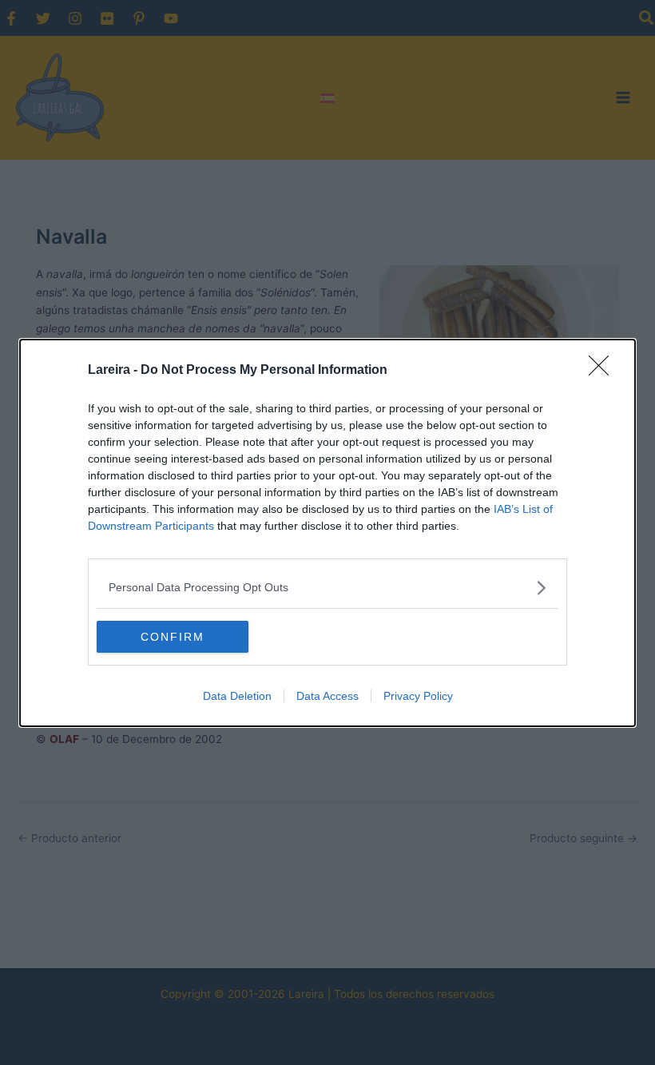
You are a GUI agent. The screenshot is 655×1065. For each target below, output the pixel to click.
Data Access (327, 695)
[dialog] (327, 533)
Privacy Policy (418, 695)
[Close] (604, 371)
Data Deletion (237, 695)
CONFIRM (172, 636)
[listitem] (327, 587)
